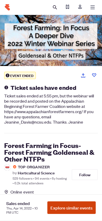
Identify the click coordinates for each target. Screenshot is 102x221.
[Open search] (55, 7)
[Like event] (94, 75)
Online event (22, 192)
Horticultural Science (36, 172)
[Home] (7, 7)
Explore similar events (71, 208)
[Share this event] (83, 75)
